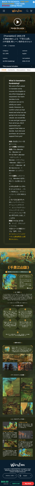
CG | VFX (5, 53)
